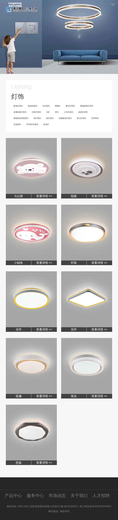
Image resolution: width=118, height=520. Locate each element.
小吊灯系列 (68, 112)
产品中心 (13, 495)
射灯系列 (49, 118)
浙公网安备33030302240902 (95, 506)
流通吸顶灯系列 (65, 118)
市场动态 (57, 495)
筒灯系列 (37, 118)
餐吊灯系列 (70, 106)
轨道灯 (46, 124)
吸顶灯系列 (18, 106)
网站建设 (53, 511)
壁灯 (57, 112)
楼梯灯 (58, 106)
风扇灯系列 (83, 112)
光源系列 (17, 124)
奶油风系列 (32, 106)
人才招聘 (101, 495)
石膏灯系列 (36, 112)
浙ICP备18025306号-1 (67, 506)
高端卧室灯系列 (86, 106)
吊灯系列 (46, 106)
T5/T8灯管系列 (32, 124)
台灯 (48, 112)
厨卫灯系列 (81, 118)
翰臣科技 (65, 511)
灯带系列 (95, 118)
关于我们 (79, 495)
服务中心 (35, 495)
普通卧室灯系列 (20, 112)
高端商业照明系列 (21, 118)
